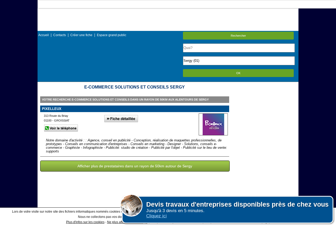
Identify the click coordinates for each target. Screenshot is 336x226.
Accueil (43, 35)
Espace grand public (111, 35)
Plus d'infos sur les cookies (85, 222)
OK (238, 73)
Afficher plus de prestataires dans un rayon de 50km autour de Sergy (134, 166)
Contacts (59, 35)
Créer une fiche (81, 35)
